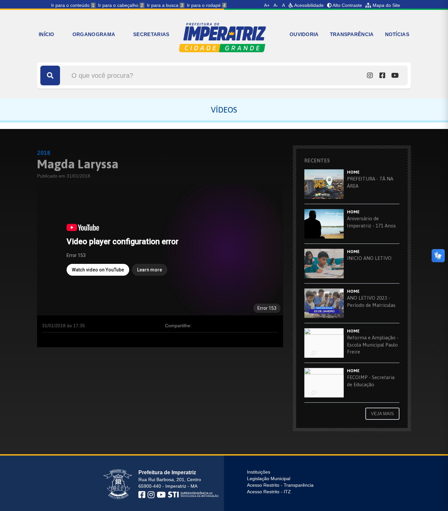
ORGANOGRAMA (93, 34)
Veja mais (382, 413)
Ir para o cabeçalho (120, 5)
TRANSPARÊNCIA (352, 34)
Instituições (258, 472)
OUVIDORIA (304, 34)
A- (276, 5)
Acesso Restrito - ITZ (269, 491)
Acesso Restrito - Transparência (280, 485)
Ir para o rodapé (206, 5)
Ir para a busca (165, 5)
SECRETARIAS (151, 34)
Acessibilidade (308, 5)
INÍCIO (46, 34)
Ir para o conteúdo (72, 5)
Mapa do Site (385, 5)
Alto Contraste (347, 5)
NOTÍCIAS (397, 34)
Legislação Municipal (268, 478)
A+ (267, 5)
